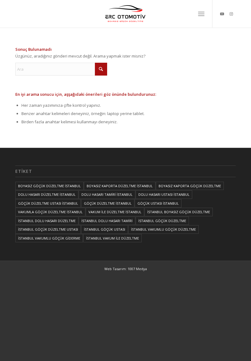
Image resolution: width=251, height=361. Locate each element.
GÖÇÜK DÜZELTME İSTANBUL (108, 203)
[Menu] (201, 14)
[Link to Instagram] (231, 13)
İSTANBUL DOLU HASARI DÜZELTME (47, 220)
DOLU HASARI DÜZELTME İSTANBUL (47, 194)
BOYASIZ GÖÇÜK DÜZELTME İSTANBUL (49, 186)
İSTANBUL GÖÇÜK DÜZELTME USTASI (48, 229)
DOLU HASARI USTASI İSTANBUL (163, 194)
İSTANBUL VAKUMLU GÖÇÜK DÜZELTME (163, 229)
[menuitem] (201, 14)
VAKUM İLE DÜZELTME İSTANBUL (114, 212)
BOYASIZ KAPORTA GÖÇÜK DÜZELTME (190, 186)
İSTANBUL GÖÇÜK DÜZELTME (162, 220)
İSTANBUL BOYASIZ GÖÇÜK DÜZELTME (178, 212)
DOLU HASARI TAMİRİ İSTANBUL (107, 194)
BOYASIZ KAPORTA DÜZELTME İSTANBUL (120, 186)
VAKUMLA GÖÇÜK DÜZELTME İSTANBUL (50, 212)
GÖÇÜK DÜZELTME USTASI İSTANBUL (48, 203)
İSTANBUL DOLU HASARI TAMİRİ (107, 220)
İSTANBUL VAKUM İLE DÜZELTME (112, 238)
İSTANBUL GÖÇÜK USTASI (104, 229)
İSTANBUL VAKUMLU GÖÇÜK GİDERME (49, 238)
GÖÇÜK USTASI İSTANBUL (158, 203)
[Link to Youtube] (222, 13)
